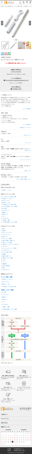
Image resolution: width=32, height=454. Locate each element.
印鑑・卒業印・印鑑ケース (8, 240)
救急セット (5, 212)
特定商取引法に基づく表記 (19, 450)
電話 (23, 3)
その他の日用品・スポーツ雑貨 (9, 222)
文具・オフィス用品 (7, 242)
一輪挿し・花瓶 (6, 220)
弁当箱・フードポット (7, 198)
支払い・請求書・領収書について (23, 179)
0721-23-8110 (16, 71)
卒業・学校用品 (6, 265)
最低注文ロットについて (25, 127)
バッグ (4, 261)
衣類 (3, 267)
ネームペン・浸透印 (7, 238)
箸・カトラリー (6, 200)
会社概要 (9, 448)
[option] (16, 23)
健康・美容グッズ (6, 256)
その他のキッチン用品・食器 (9, 204)
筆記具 (4, 230)
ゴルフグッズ (5, 210)
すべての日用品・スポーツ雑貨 (9, 206)
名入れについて (27, 135)
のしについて (27, 142)
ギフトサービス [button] (5, 418)
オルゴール (5, 246)
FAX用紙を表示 (16, 89)
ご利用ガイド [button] (4, 414)
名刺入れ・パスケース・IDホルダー (10, 244)
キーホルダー (5, 218)
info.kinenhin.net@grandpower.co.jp (16, 80)
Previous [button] (2, 23)
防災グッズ (5, 236)
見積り (30, 3)
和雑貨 (4, 254)
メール (27, 3)
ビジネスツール (6, 250)
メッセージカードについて (24, 159)
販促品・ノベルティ (7, 190)
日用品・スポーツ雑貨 (7, 258)
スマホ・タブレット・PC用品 (9, 248)
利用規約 (9, 450)
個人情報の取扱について (19, 448)
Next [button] (30, 23)
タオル (4, 260)
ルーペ (4, 216)
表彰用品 (4, 263)
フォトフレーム (6, 234)
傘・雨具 (4, 208)
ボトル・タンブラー (7, 232)
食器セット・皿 (6, 202)
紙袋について (27, 170)
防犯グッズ (5, 214)
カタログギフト (6, 269)
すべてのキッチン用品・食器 (9, 196)
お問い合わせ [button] (4, 422)
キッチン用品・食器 (7, 252)
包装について (27, 150)
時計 (3, 228)
